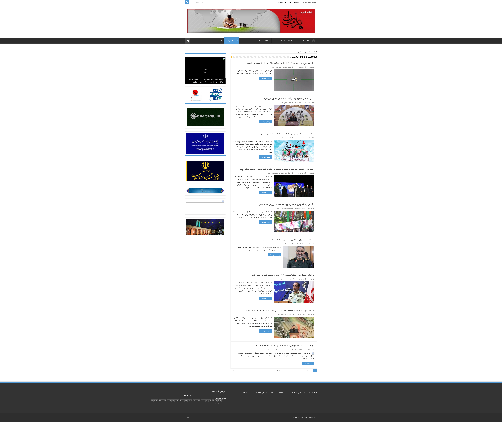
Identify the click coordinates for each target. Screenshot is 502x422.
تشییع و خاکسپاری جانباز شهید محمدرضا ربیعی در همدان (286, 204)
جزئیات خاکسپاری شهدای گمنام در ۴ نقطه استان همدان (287, 134)
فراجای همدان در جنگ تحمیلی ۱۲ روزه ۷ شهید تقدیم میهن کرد (283, 275)
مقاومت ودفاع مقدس (231, 41)
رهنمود (290, 41)
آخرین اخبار (305, 41)
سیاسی (275, 41)
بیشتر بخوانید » (265, 78)
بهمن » (217, 403)
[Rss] (203, 2)
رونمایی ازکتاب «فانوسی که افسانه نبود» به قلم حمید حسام (285, 346)
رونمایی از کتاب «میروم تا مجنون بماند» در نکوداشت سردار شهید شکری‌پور (277, 169)
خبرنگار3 (310, 102)
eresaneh (296, 2)
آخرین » (279, 371)
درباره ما (280, 2)
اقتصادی (267, 41)
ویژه (297, 41)
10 (291, 371)
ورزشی (219, 41)
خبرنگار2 (310, 138)
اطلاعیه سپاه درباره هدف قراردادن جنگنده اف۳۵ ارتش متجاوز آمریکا (280, 63)
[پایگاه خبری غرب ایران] (251, 22)
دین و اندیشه (245, 41)
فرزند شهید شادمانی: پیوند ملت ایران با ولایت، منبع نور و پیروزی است (279, 310)
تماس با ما (288, 2)
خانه (313, 40)
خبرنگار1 (310, 67)
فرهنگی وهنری (257, 41)
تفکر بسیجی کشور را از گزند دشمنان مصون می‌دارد (289, 98)
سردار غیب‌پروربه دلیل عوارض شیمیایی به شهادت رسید (286, 240)
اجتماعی (282, 41)
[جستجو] (187, 2)
